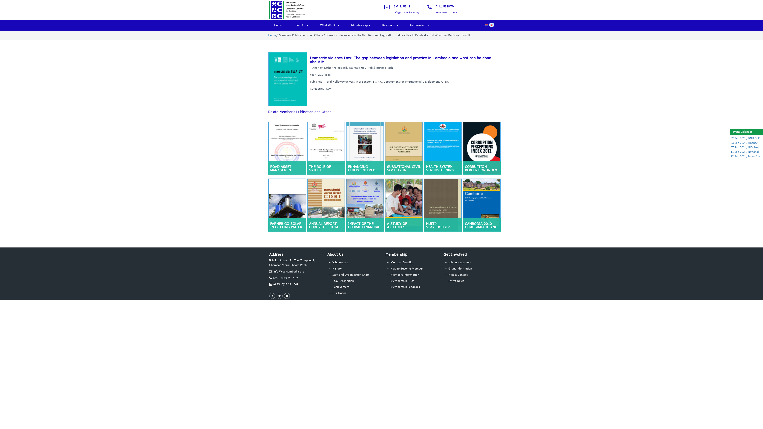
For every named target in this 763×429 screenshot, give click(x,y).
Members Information (404, 274)
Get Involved (418, 25)
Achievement (340, 287)
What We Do (328, 25)
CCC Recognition (343, 281)
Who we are (340, 262)
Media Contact (458, 274)
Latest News (456, 281)
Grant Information (460, 268)
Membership (359, 25)
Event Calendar (742, 131)
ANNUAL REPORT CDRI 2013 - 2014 (323, 225)
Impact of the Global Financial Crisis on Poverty (365, 227)
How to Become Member (406, 268)
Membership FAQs (402, 281)
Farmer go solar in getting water (286, 225)
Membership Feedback (405, 287)
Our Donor (339, 293)
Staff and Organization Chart (350, 274)
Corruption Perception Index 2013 (481, 170)
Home (278, 25)
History (337, 268)
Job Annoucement (459, 262)
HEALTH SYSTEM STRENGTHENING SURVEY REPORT (440, 170)
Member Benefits (401, 262)
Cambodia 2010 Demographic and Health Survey (481, 227)
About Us (300, 25)
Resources (389, 25)
